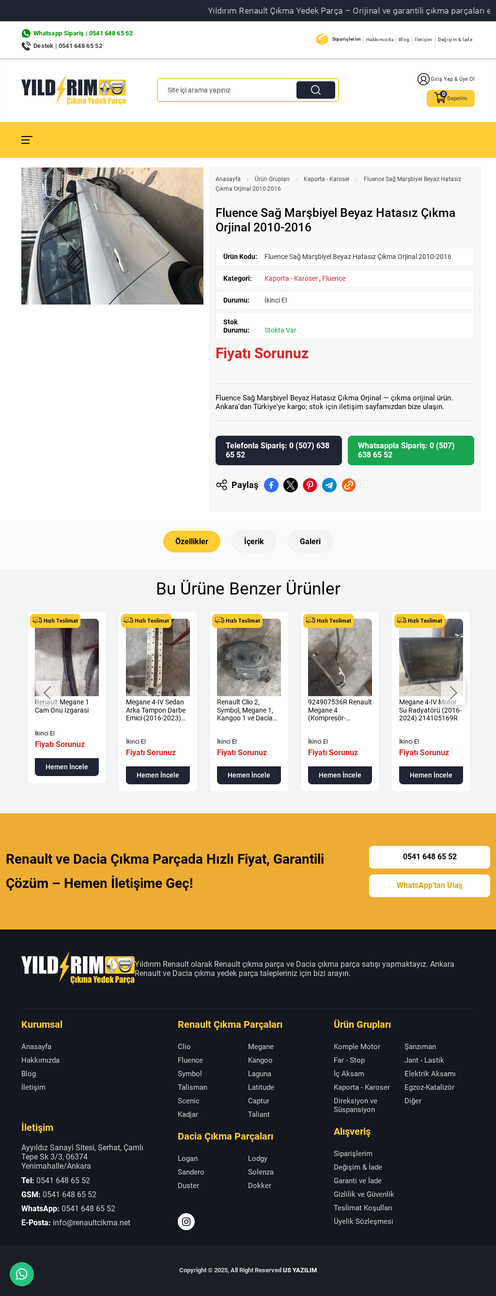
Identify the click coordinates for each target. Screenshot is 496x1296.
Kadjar (188, 1114)
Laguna (259, 1073)
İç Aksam (349, 1073)
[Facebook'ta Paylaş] (271, 485)
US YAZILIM (300, 1270)
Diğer (412, 1101)
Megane (261, 1046)
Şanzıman (420, 1046)
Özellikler (191, 541)
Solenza (261, 1172)
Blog (404, 39)
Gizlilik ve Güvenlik (364, 1194)
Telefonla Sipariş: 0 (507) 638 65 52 (277, 450)
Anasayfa (228, 179)
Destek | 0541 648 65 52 (67, 45)
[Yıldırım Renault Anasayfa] (73, 90)
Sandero (191, 1172)
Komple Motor (357, 1046)
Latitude (261, 1087)
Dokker (259, 1185)
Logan (188, 1158)
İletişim (423, 39)
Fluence (333, 278)
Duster (188, 1185)
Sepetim (457, 98)
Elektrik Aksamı (430, 1073)
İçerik (254, 541)
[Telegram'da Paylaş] (329, 485)
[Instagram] (186, 1222)
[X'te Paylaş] (290, 485)
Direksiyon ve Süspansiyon (355, 1105)
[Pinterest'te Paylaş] (310, 485)
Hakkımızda (379, 39)
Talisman (192, 1087)
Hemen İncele (67, 767)
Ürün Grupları (272, 179)
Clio (184, 1046)
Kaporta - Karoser (327, 179)
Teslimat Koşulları (363, 1208)
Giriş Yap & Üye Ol (453, 79)
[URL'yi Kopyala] (348, 485)
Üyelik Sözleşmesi (363, 1221)
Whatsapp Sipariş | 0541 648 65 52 (83, 33)
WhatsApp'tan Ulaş (430, 885)
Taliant (259, 1114)
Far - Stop (349, 1060)
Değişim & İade (455, 39)
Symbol (190, 1073)
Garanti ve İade (358, 1180)
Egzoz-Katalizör (429, 1087)
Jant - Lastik (424, 1060)
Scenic (189, 1101)
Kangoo (260, 1060)
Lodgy (257, 1158)
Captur (258, 1101)
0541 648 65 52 (430, 856)
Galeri (310, 541)
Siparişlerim (346, 39)
